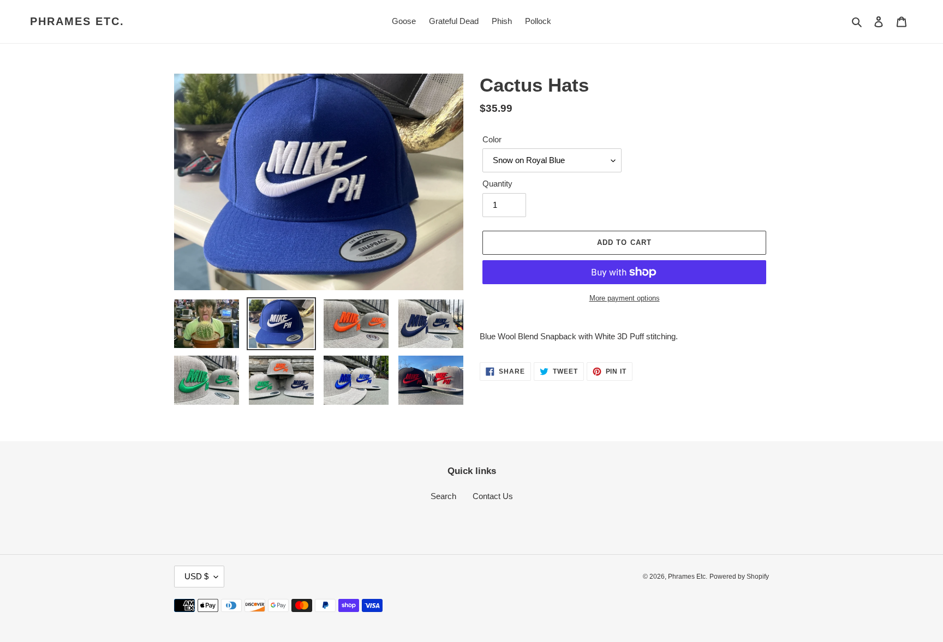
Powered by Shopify (739, 576)
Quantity (497, 183)
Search (443, 496)
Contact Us (493, 496)
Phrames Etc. (77, 21)
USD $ (196, 576)
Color (492, 139)
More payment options (624, 298)
